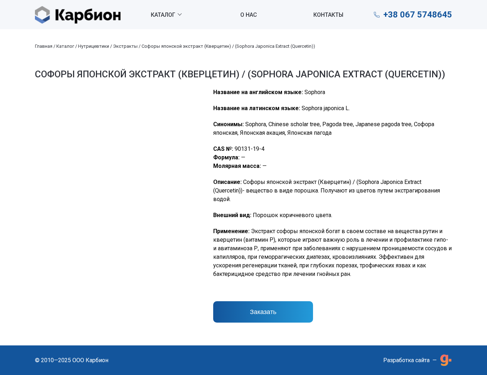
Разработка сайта (406, 360)
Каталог (163, 14)
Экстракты (125, 46)
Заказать (263, 311)
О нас (248, 14)
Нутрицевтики (93, 46)
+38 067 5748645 (417, 14)
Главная (43, 46)
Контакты (328, 14)
